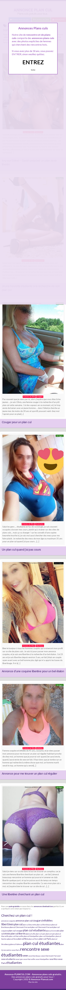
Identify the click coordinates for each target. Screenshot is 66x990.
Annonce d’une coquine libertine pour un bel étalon (33, 671)
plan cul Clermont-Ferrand (42, 927)
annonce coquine (8, 921)
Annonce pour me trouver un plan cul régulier (29, 773)
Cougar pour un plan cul (16, 422)
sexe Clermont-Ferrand (50, 956)
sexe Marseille (29, 959)
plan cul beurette (29, 925)
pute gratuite (14, 906)
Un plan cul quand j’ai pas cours (21, 549)
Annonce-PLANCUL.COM (17, 974)
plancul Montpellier (31, 936)
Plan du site (33, 982)
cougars (37, 920)
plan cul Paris (45, 938)
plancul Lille (30, 934)
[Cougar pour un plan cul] (33, 349)
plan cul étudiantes (41, 943)
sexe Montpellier (42, 959)
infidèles (47, 920)
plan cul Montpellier (47, 936)
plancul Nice (12, 939)
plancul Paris (33, 939)
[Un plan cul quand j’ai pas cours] (33, 479)
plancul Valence (16, 944)
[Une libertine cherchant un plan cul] (33, 827)
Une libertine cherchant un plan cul (23, 894)
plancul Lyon (50, 934)
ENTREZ (33, 62)
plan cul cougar (15, 930)
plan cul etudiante (34, 930)
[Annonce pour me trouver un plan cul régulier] (33, 715)
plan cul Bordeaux (44, 925)
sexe (25, 955)
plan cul (18, 924)
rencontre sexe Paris (11, 950)
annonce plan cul (24, 920)
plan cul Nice (22, 939)
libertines (7, 924)
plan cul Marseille (16, 936)
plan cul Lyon (40, 934)
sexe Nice (53, 959)
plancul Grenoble (53, 931)
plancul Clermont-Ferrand (20, 927)
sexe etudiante (8, 959)
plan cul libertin (18, 933)
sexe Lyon (19, 959)
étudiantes (14, 962)
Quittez (33, 70)
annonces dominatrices (43, 906)
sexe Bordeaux (34, 956)
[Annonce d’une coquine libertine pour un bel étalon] (33, 603)
